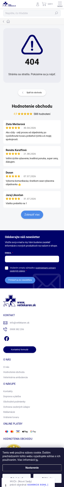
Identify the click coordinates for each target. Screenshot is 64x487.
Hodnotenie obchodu (32, 106)
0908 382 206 (17, 329)
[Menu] (60, 4)
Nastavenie (32, 467)
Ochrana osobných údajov (16, 407)
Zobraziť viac (32, 214)
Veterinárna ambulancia (15, 377)
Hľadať (56, 13)
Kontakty (8, 391)
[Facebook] (6, 338)
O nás (6, 367)
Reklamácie (9, 412)
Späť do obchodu (34, 92)
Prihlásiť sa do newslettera (20, 280)
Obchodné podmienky (14, 401)
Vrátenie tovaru (11, 417)
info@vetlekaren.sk (19, 322)
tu (37, 459)
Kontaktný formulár (19, 349)
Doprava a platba (12, 396)
